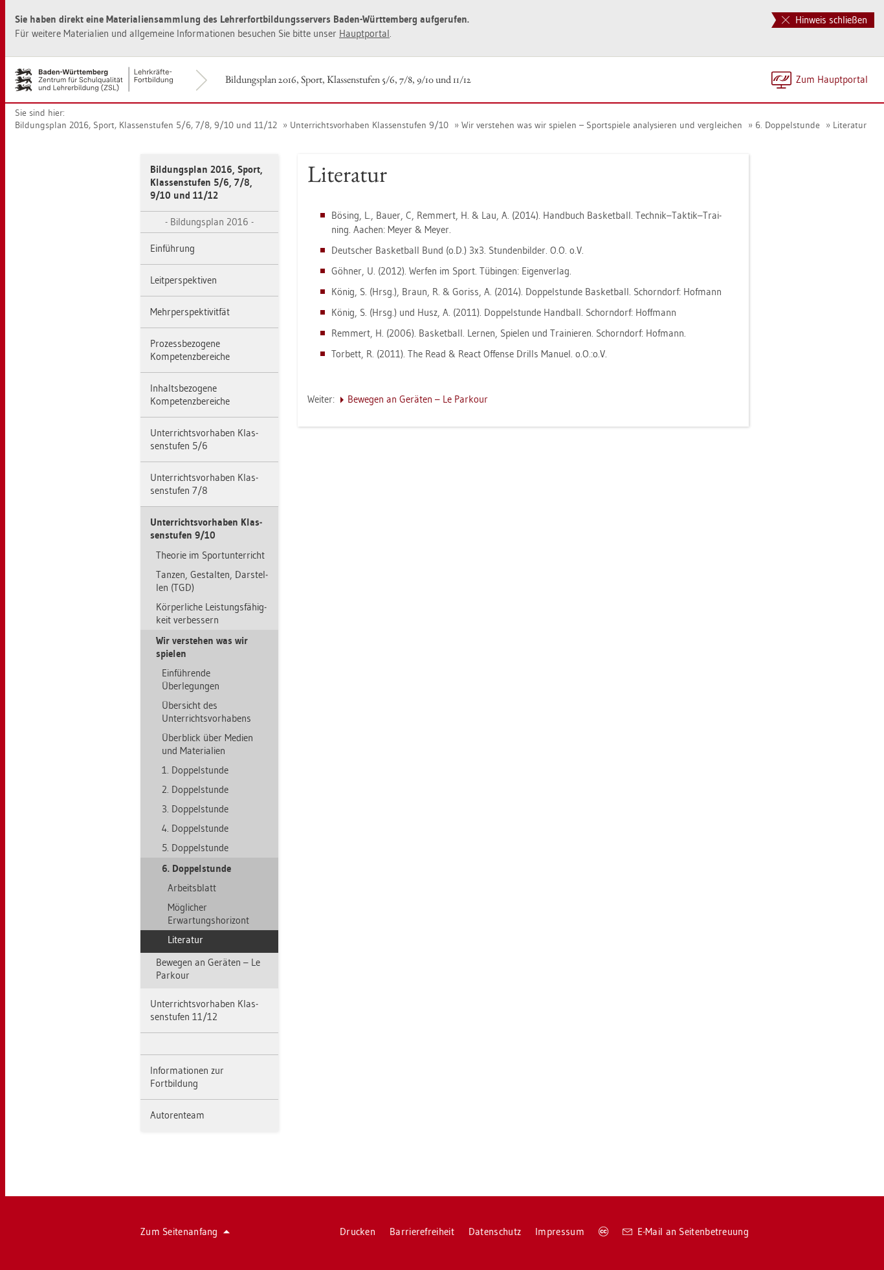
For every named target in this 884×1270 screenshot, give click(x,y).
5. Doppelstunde (195, 847)
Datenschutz (495, 1231)
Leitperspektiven (183, 280)
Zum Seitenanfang (179, 1231)
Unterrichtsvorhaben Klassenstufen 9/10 (369, 125)
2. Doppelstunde (195, 789)
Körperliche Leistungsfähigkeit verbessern (211, 613)
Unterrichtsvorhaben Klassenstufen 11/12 (204, 1010)
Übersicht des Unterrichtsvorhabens (206, 711)
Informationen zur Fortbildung (187, 1076)
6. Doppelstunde (787, 125)
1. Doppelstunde (195, 770)
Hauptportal (364, 33)
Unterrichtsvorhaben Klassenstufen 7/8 (204, 483)
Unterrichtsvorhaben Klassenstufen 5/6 (204, 439)
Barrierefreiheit (422, 1231)
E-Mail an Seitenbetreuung (693, 1231)
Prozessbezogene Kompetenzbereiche (190, 349)
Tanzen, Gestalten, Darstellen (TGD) (212, 581)
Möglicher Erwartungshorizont (208, 913)
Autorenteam (177, 1115)
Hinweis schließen (830, 20)
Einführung (172, 248)
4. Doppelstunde (195, 828)
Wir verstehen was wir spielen (202, 647)
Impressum (559, 1231)
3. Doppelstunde (195, 809)
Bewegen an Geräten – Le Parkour (208, 968)
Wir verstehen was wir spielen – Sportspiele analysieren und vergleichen (601, 125)
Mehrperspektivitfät (190, 312)
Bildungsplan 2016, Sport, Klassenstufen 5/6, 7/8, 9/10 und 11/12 (348, 79)
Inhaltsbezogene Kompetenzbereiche (190, 394)
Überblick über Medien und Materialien (207, 744)
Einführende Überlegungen (190, 679)
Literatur (850, 125)
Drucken (357, 1231)
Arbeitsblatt (192, 888)
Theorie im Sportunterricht (210, 555)
